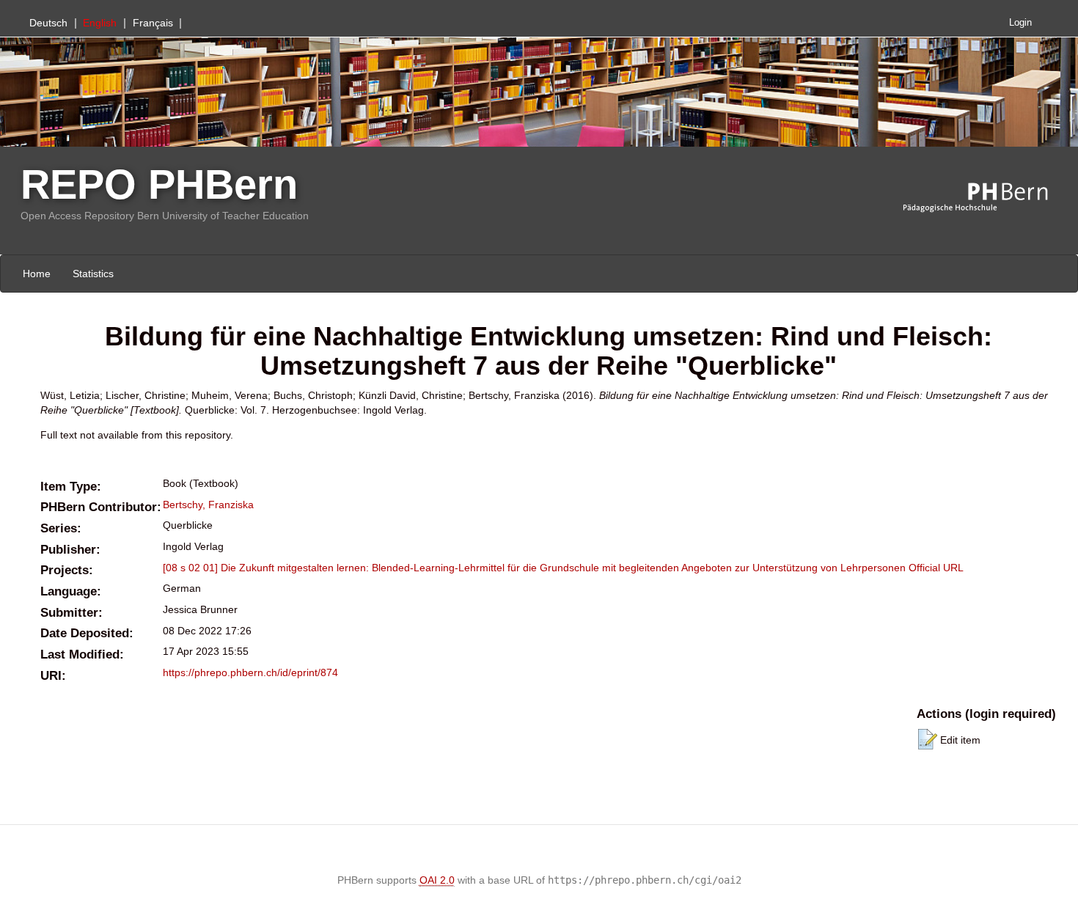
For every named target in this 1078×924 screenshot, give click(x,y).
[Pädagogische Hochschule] (986, 198)
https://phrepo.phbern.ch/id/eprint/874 (250, 672)
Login (1020, 23)
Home (37, 273)
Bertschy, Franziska (208, 504)
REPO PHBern (159, 184)
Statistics (93, 273)
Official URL (936, 567)
